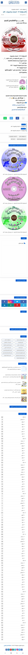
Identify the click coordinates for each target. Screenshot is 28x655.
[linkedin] (4, 305)
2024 (24, 462)
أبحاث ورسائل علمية (20, 340)
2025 (24, 438)
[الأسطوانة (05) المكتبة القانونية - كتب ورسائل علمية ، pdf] (14, 189)
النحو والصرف (20, 342)
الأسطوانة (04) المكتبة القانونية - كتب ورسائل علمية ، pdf (12, 86)
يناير (23, 436)
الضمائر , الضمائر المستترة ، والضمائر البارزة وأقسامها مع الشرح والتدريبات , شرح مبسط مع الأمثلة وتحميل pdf (12, 377)
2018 (24, 623)
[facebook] (23, 301)
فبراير (23, 434)
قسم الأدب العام (20, 345)
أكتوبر (23, 470)
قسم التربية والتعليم (20, 350)
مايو (23, 426)
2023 (24, 493)
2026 (24, 417)
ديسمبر (22, 441)
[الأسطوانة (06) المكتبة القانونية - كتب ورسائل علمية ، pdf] (14, 160)
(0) (2, 14)
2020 (24, 560)
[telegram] (23, 305)
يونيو (23, 424)
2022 (24, 513)
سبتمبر (22, 472)
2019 (24, 591)
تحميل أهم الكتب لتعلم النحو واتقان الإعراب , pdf (12, 397)
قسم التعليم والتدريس (7, 350)
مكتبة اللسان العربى (7, 645)
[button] (17, 118)
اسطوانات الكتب (23, 9)
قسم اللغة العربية (7, 355)
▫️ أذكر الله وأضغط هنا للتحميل (19, 110)
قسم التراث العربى (7, 347)
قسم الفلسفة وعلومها (20, 355)
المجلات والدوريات (14, 9)
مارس (22, 431)
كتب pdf (12, 139)
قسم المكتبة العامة (20, 358)
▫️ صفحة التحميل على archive (19, 105)
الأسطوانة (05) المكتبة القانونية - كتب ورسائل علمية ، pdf (12, 80)
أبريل (23, 429)
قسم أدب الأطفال (7, 342)
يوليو (23, 422)
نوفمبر (22, 467)
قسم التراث (20, 347)
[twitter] (17, 301)
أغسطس (22, 419)
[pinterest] (17, 305)
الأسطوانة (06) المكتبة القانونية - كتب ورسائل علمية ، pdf (15, 174)
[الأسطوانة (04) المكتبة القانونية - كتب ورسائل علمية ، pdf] (14, 218)
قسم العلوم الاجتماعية (20, 353)
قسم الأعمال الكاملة (21, 139)
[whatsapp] (11, 305)
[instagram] (11, 301)
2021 (24, 534)
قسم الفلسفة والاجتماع (7, 353)
